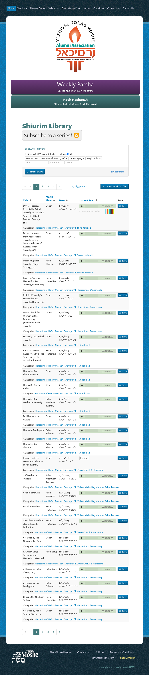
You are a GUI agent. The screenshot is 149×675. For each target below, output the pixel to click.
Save (124, 206)
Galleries (52, 8)
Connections (113, 8)
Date (62, 200)
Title (26, 200)
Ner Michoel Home (60, 652)
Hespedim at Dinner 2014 (89, 546)
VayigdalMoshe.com (103, 657)
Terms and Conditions (122, 652)
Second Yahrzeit (85, 255)
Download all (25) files (116, 186)
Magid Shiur (49, 198)
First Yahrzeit (83, 345)
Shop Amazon (127, 657)
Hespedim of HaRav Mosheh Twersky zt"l (55, 227)
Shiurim (21, 8)
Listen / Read (86, 200)
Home (11, 8)
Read (85, 458)
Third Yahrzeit (84, 227)
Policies (99, 652)
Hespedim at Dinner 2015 (89, 289)
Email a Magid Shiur (71, 8)
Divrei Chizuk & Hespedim (90, 469)
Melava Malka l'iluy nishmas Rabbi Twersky (98, 487)
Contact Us (128, 8)
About (87, 8)
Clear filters (118, 171)
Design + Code (122, 667)
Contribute (98, 8)
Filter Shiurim (36, 171)
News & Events (37, 8)
